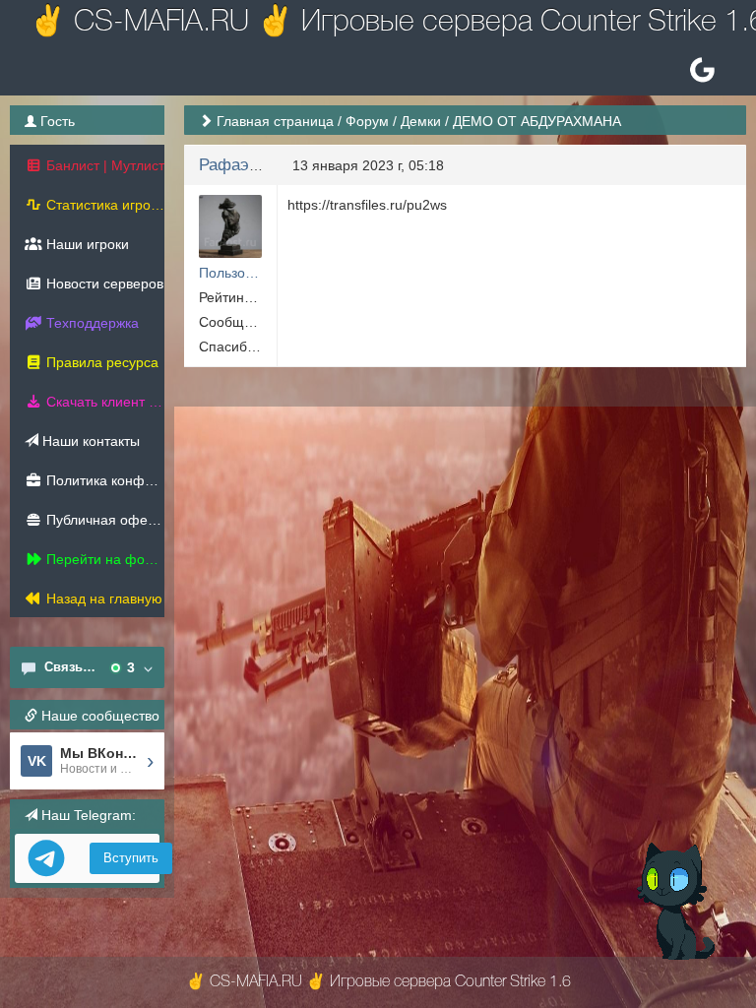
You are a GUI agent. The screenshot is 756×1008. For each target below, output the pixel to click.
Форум (367, 121)
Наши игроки (85, 244)
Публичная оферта (103, 520)
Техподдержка (90, 323)
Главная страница (275, 121)
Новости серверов (102, 283)
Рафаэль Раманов (269, 165)
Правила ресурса (100, 362)
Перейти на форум (103, 559)
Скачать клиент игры (103, 402)
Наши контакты (89, 441)
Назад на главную (102, 598)
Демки (421, 121)
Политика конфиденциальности (103, 480)
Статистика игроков (103, 205)
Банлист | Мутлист (103, 165)
